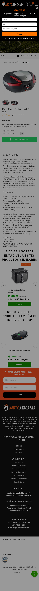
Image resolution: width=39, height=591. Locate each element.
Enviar (19, 34)
